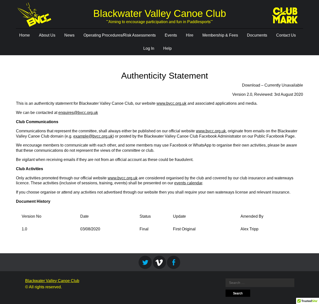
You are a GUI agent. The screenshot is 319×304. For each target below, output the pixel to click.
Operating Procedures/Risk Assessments (119, 35)
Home (24, 35)
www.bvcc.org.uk (171, 103)
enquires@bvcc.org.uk (78, 112)
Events (171, 35)
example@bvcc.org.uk (93, 136)
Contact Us (286, 35)
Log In (148, 48)
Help (167, 48)
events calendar (188, 183)
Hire (189, 35)
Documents (257, 35)
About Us (47, 35)
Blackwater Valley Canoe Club (159, 13)
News (69, 35)
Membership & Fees (220, 35)
